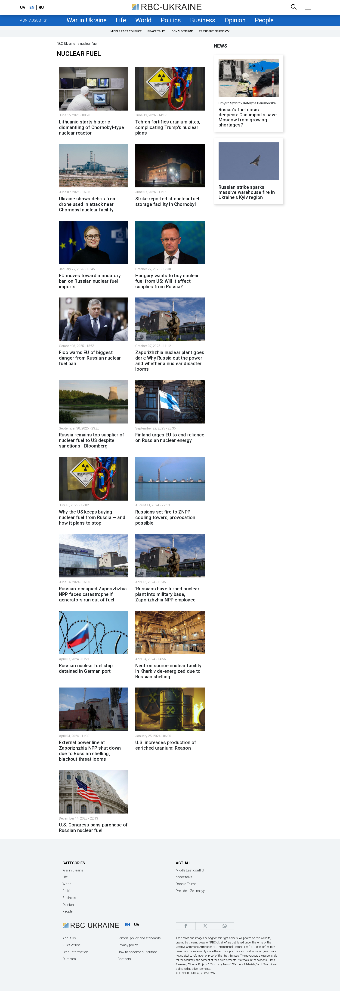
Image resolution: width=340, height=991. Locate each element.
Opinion (235, 20)
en (31, 7)
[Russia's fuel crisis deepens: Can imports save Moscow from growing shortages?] (249, 78)
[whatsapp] (224, 926)
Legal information (75, 952)
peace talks (157, 31)
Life (121, 20)
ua (22, 7)
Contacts (124, 959)
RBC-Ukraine (66, 43)
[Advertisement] (248, 284)
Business (202, 20)
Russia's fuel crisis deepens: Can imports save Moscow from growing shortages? (248, 117)
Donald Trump (182, 31)
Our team (69, 959)
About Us (69, 938)
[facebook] (185, 926)
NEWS (220, 46)
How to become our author (137, 952)
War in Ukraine (87, 20)
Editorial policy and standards (139, 938)
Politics (171, 20)
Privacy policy (127, 945)
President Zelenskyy (214, 31)
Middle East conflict (126, 31)
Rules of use (71, 945)
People (264, 20)
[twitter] (205, 926)
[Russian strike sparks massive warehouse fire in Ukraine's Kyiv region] (249, 161)
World (143, 20)
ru (41, 7)
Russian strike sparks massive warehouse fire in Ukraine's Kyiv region (247, 192)
